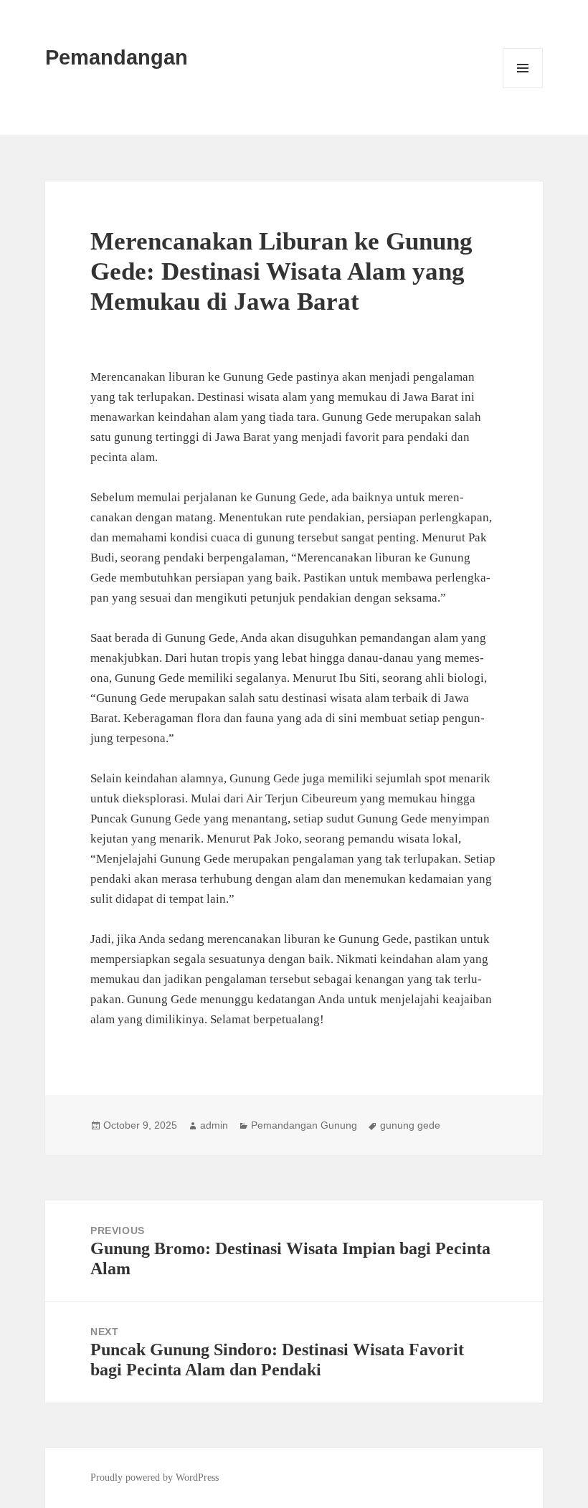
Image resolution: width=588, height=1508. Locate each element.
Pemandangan (116, 57)
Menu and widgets (523, 87)
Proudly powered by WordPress (154, 1477)
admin (214, 1125)
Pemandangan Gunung (304, 1125)
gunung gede (410, 1125)
